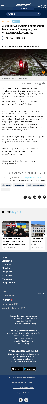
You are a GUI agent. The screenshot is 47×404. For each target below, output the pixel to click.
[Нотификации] (40, 6)
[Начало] (23, 4)
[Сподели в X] (30, 197)
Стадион (7, 279)
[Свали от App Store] (17, 368)
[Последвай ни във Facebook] (20, 400)
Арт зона (7, 275)
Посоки (6, 268)
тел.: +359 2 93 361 (23, 321)
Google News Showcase (34, 178)
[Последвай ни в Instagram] (26, 400)
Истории (7, 261)
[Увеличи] (40, 83)
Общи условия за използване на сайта (23, 377)
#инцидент (19, 185)
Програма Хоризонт (15, 38)
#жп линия (6, 185)
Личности (7, 264)
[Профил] (44, 6)
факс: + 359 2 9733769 (23, 338)
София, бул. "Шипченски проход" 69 (23, 333)
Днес (4, 257)
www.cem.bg (23, 344)
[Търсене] (38, 14)
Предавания (8, 282)
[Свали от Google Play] (30, 368)
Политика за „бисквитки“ (23, 387)
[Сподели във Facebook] (25, 197)
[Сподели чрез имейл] (44, 197)
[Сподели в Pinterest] (39, 197)
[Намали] (43, 83)
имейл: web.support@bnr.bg (23, 324)
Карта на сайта (23, 393)
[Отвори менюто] (2, 6)
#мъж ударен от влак (35, 185)
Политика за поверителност (23, 382)
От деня (6, 21)
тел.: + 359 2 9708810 (23, 336)
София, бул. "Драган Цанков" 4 (23, 318)
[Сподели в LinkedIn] (35, 197)
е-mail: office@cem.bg (23, 341)
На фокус (7, 271)
